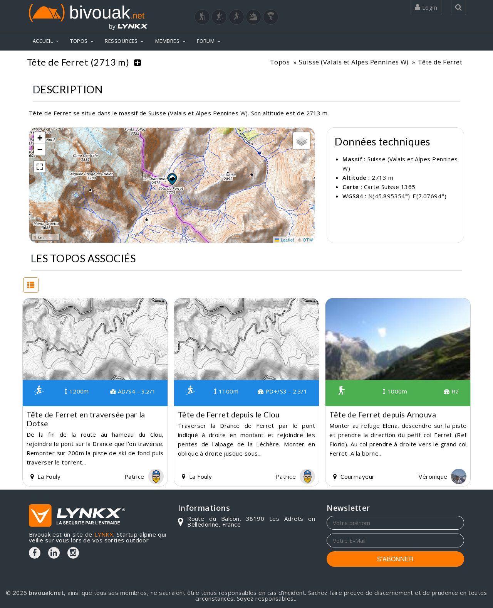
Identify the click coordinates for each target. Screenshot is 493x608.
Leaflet (286, 239)
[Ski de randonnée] (236, 17)
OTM (308, 239)
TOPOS (78, 40)
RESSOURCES (121, 40)
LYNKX (103, 534)
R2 (454, 391)
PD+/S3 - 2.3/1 (285, 391)
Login (428, 7)
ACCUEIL (43, 40)
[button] (172, 179)
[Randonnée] (202, 17)
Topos (280, 61)
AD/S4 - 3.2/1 (136, 391)
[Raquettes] (219, 17)
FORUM (206, 40)
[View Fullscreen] (39, 166)
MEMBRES (167, 40)
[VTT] (253, 17)
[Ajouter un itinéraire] (137, 62)
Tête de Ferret (440, 61)
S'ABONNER (395, 558)
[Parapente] (270, 17)
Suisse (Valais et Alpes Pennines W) (354, 61)
